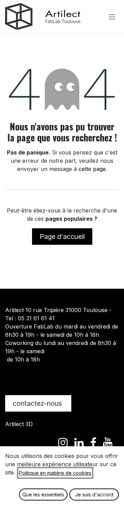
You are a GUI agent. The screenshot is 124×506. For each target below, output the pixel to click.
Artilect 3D (19, 424)
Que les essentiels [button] (43, 494)
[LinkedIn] (79, 443)
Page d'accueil (62, 236)
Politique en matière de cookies (55, 473)
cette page (92, 168)
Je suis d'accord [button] (94, 494)
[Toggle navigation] (112, 16)
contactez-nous (38, 403)
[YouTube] (108, 443)
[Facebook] (93, 443)
